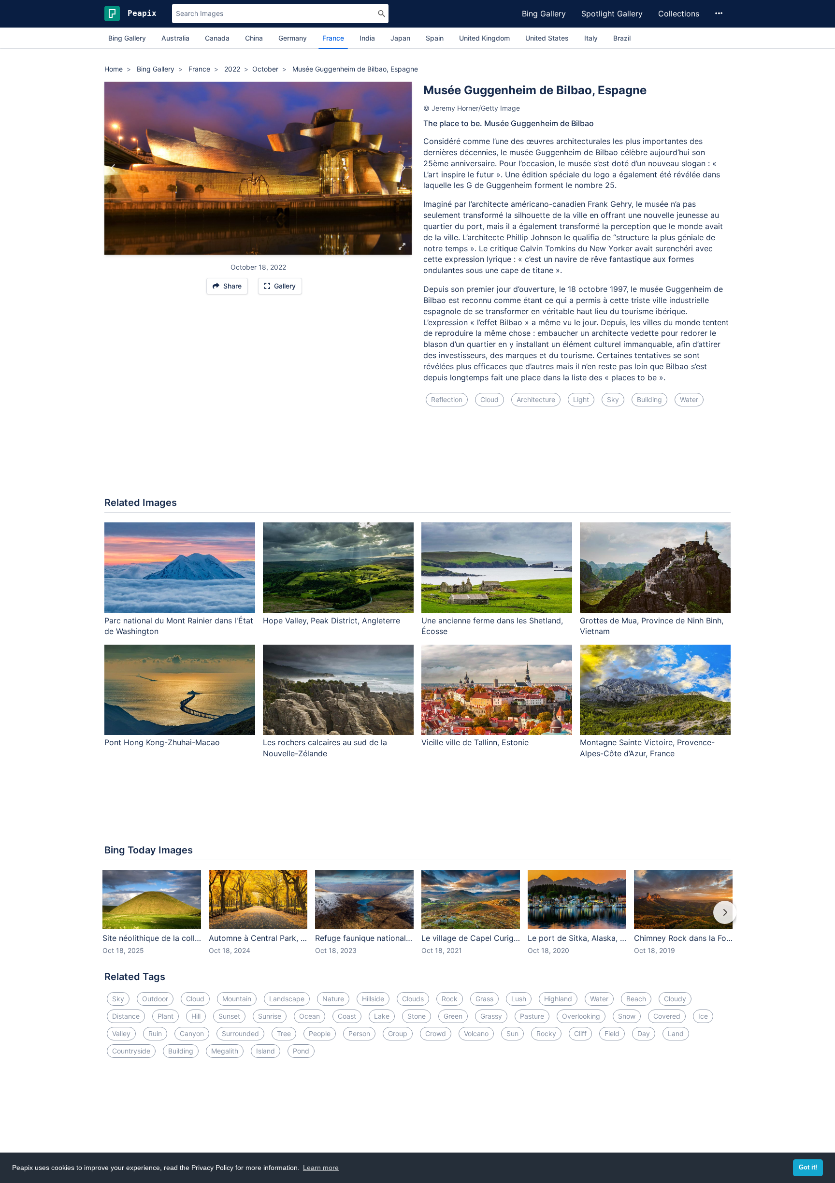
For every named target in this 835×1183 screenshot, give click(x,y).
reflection (446, 399)
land (676, 1033)
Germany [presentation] (292, 38)
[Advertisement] (417, 458)
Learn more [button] (321, 1167)
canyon (192, 1033)
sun (512, 1033)
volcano (476, 1033)
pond (301, 1051)
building (649, 399)
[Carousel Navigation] (417, 919)
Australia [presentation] (175, 38)
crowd (435, 1033)
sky (613, 399)
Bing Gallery (544, 13)
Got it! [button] (808, 1167)
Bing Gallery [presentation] (127, 38)
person (359, 1033)
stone (416, 1016)
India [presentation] (367, 38)
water (689, 399)
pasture (532, 1016)
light (581, 399)
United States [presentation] (547, 38)
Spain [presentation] (435, 38)
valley (121, 1033)
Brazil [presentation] (622, 38)
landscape (286, 999)
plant (165, 1016)
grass (484, 999)
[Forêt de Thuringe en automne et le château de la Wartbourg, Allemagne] (403, 168)
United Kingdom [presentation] (484, 38)
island (265, 1051)
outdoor (155, 999)
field (612, 1033)
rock (450, 999)
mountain (236, 999)
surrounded (240, 1033)
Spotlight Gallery (612, 13)
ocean (309, 1016)
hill (196, 1016)
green (453, 1016)
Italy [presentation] (591, 38)
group (397, 1033)
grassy (491, 1016)
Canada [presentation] (217, 38)
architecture (536, 399)
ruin (155, 1033)
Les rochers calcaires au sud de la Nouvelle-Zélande (325, 747)
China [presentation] (254, 38)
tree (284, 1033)
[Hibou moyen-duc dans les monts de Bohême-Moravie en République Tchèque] (113, 168)
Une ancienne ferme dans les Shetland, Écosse (492, 626)
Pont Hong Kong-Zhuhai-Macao (162, 742)
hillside (373, 999)
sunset (229, 1016)
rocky (546, 1033)
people (320, 1033)
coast (347, 1016)
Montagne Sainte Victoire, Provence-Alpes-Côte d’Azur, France (647, 747)
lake (381, 1016)
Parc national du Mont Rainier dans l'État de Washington (178, 626)
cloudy (675, 999)
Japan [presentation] (400, 38)
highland (558, 999)
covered (666, 1016)
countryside (131, 1051)
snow (626, 1016)
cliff (580, 1033)
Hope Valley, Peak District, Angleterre (331, 620)
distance (126, 1016)
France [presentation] (333, 38)
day (643, 1033)
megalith (224, 1051)
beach (636, 999)
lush (518, 999)
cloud (489, 399)
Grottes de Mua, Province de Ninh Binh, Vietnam (651, 626)
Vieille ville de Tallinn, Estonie (475, 742)
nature (333, 999)
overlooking (581, 1016)
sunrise (269, 1016)
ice (703, 1016)
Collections (678, 13)
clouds (413, 999)
